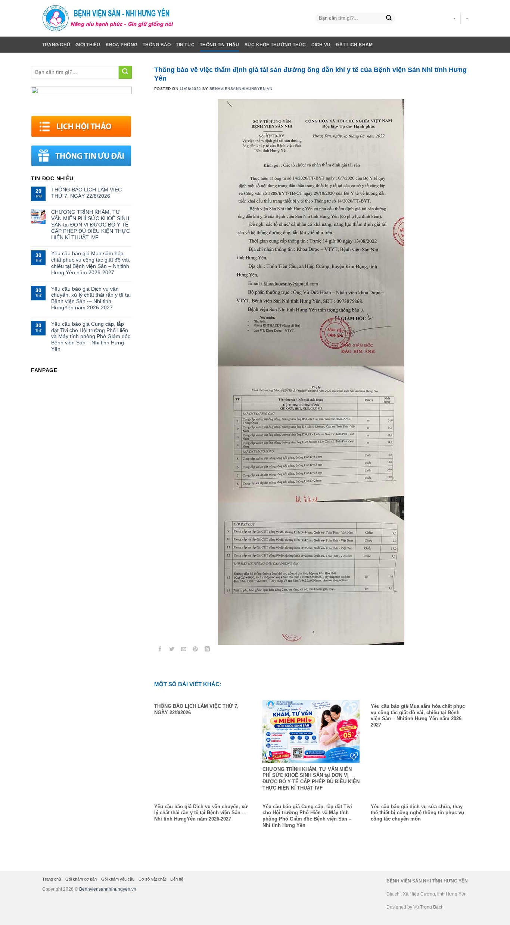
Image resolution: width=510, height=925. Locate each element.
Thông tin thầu (219, 44)
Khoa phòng (121, 44)
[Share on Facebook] (160, 650)
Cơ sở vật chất (152, 879)
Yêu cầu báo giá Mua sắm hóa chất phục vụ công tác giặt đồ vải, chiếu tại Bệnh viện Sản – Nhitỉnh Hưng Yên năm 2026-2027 (90, 262)
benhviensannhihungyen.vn (241, 89)
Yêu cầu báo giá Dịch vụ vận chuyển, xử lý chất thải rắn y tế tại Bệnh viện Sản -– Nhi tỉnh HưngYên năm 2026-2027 (91, 298)
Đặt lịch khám (354, 44)
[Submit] (389, 18)
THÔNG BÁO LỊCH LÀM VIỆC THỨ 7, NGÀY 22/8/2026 (86, 193)
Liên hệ (176, 879)
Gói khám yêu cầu (117, 879)
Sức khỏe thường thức (275, 44)
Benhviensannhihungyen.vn (107, 889)
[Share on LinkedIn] (207, 650)
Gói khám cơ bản (81, 879)
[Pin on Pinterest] (195, 650)
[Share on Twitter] (172, 650)
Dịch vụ (321, 44)
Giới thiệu (87, 44)
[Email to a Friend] (183, 650)
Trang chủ (56, 44)
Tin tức (185, 44)
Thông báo (157, 44)
